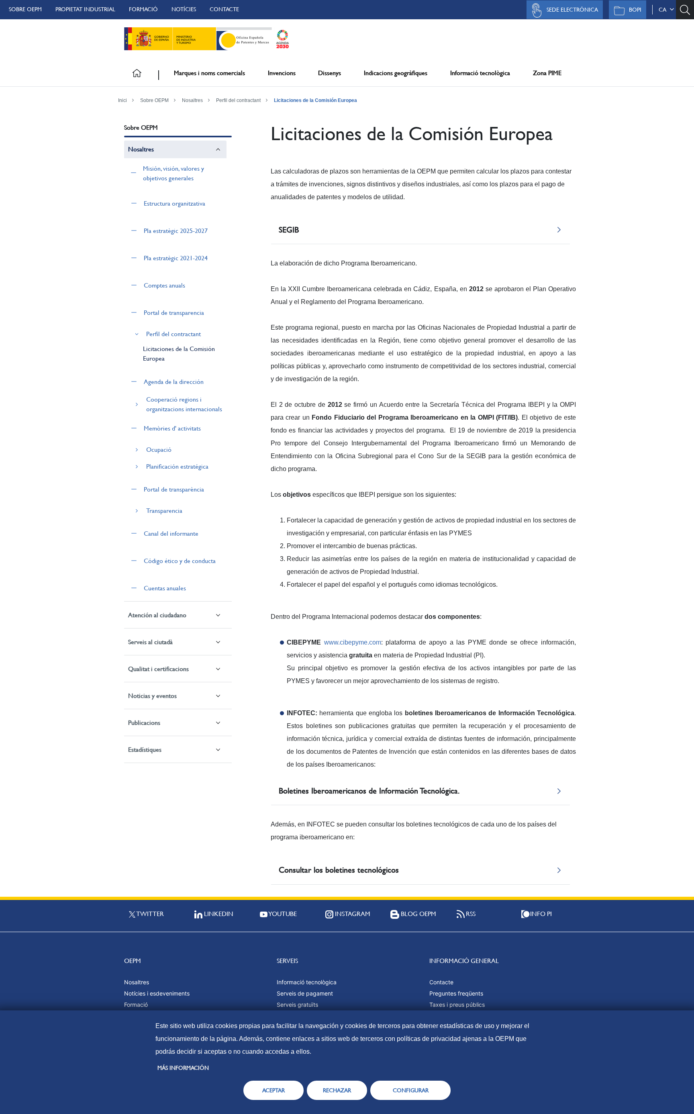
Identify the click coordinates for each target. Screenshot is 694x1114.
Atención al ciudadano (157, 615)
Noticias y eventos (152, 696)
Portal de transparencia (174, 312)
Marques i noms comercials (209, 73)
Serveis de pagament (305, 993)
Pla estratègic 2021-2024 (176, 258)
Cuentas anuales (165, 588)
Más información (183, 1068)
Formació (143, 9)
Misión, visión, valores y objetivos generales (173, 173)
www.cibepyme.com (352, 642)
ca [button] (664, 9)
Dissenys (329, 73)
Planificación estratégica (177, 466)
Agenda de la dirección (174, 382)
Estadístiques (144, 749)
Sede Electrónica (572, 9)
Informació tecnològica (480, 73)
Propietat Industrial (85, 9)
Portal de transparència (174, 489)
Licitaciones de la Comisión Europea (315, 100)
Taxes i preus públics (457, 1004)
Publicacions (144, 722)
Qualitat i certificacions (158, 669)
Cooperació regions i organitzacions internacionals (184, 404)
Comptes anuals (164, 285)
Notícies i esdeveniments (157, 993)
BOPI (635, 9)
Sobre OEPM (25, 9)
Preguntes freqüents (456, 993)
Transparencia (164, 510)
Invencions (282, 73)
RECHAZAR (337, 1090)
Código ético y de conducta (180, 561)
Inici (122, 100)
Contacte (224, 9)
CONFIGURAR (411, 1090)
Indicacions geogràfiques (395, 73)
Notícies (183, 9)
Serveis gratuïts (297, 1004)
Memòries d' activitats (172, 428)
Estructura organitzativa (174, 203)
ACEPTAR (273, 1090)
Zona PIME (547, 73)
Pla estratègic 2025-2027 (176, 231)
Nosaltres (192, 100)
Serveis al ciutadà (150, 642)
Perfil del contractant (238, 100)
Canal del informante (171, 533)
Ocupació (158, 449)
